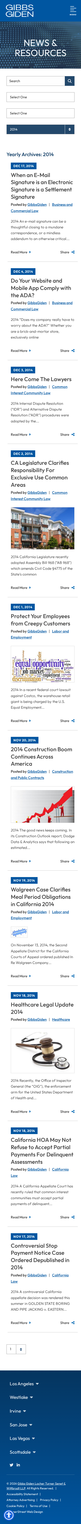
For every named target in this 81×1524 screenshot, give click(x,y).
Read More (19, 252)
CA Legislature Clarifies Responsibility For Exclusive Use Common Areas (40, 473)
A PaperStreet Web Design (24, 1512)
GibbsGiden (37, 204)
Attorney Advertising (20, 1500)
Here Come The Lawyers (41, 379)
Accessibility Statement (22, 1494)
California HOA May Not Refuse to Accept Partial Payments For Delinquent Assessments (42, 1150)
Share (64, 252)
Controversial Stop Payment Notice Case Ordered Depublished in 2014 (40, 1256)
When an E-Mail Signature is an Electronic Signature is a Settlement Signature (42, 185)
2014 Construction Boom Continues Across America (41, 756)
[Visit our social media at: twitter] (11, 1465)
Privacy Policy (49, 1500)
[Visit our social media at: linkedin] (18, 1465)
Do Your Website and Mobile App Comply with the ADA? (41, 288)
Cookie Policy (15, 1506)
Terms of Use (39, 1506)
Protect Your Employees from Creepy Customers (40, 620)
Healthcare (61, 1019)
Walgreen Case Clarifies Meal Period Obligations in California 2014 (41, 897)
